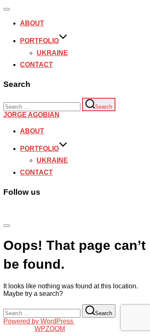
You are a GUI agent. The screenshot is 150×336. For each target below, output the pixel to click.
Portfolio (39, 40)
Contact (36, 64)
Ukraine (52, 52)
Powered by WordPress (39, 321)
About (32, 23)
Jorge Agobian (31, 114)
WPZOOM (50, 328)
